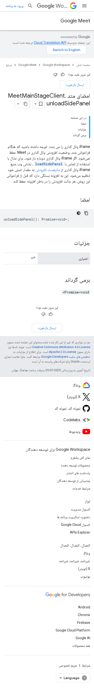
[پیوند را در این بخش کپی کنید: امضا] (74, 200)
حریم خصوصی (68, 665)
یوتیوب (85, 576)
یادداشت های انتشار (78, 473)
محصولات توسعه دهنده (75, 465)
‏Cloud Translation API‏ (50, 43)
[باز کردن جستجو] (30, 6)
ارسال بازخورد (75, 85)
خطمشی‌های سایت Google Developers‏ (65, 356)
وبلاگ (86, 553)
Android (84, 607)
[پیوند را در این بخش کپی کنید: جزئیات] (69, 243)
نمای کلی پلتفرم (80, 457)
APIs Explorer (80, 532)
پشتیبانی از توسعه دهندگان (73, 481)
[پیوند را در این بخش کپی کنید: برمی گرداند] (60, 280)
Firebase (83, 622)
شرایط (86, 665)
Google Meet (75, 21)
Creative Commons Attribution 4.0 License (61, 347)
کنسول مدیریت (80, 509)
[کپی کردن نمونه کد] (86, 213)
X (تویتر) (84, 569)
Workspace (62, 6)
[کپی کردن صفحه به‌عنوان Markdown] (25, 104)
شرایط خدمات (81, 488)
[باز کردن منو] (84, 6)
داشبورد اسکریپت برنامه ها (73, 517)
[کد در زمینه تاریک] (78, 213)
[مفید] (62, 74)
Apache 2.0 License (62, 352)
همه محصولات (81, 646)
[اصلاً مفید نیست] (55, 74)
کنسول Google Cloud (75, 525)
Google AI (83, 638)
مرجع (9, 65)
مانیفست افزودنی (47, 169)
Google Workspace (56, 65)
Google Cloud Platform (73, 630)
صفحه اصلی (83, 65)
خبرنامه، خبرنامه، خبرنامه (74, 561)
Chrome (84, 615)
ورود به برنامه (14, 6)
